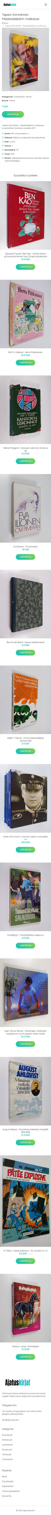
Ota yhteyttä (7, 1481)
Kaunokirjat (7, 1435)
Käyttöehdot (7, 1486)
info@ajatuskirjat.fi (10, 1420)
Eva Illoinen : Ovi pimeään (25, 546)
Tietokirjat (6, 1454)
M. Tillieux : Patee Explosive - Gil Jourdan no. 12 (25, 1250)
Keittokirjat (7, 1440)
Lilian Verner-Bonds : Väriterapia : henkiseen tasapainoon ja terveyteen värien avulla (25, 1032)
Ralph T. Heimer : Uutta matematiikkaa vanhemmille (25, 739)
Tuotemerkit (19, 96)
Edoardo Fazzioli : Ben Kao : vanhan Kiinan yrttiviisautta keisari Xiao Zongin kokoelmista (25, 255)
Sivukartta (6, 1496)
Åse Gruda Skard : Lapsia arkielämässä (25, 642)
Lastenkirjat (7, 1444)
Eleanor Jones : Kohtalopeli (25, 1346)
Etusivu (5, 23)
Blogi (4, 1476)
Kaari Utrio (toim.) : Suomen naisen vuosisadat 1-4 (25, 838)
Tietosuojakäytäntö (11, 1491)
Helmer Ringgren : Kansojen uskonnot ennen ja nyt (25, 449)
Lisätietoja (13, 114)
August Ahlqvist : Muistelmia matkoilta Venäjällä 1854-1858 (25, 1130)
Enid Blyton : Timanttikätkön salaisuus (25, 935)
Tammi (29, 96)
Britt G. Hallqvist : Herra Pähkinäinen (25, 352)
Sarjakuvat (7, 1449)
